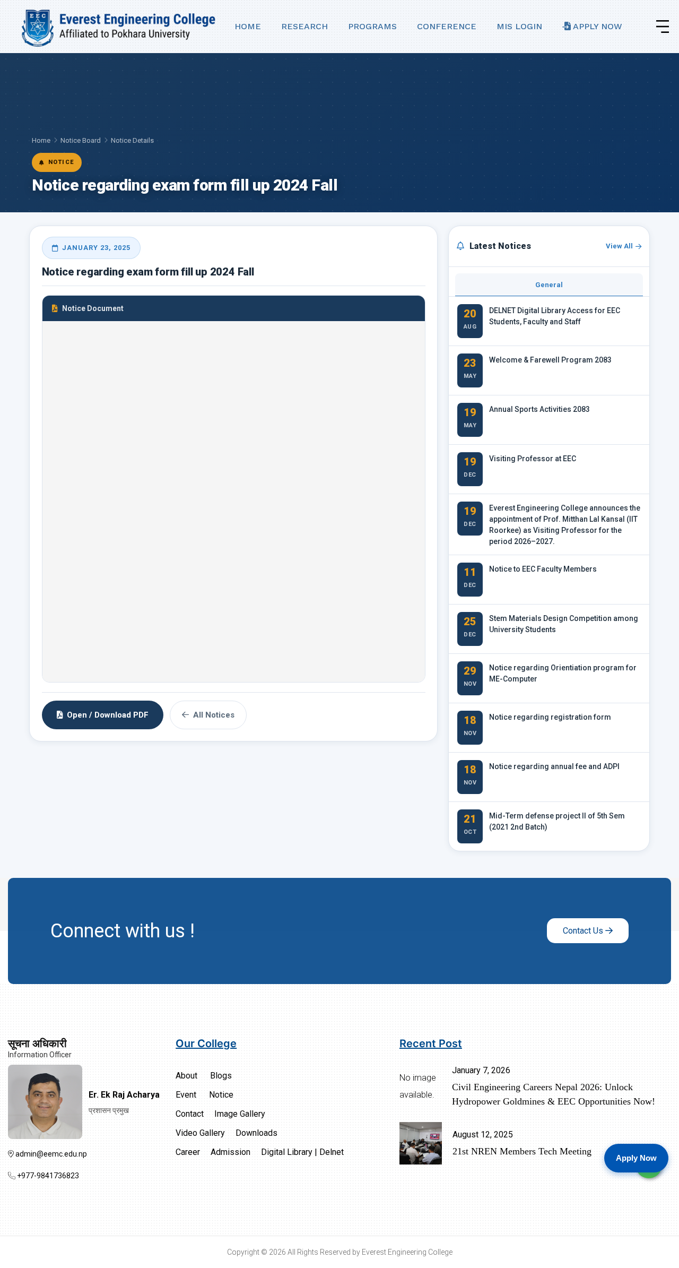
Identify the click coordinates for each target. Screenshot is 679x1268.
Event (186, 1095)
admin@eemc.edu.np (50, 1154)
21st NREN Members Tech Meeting (521, 1151)
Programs (372, 26)
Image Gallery (239, 1114)
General (549, 285)
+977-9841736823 (47, 1175)
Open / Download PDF (108, 715)
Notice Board (80, 140)
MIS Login (519, 26)
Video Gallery (200, 1133)
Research (304, 26)
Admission (230, 1152)
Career (188, 1152)
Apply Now (596, 26)
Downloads (256, 1133)
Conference (446, 26)
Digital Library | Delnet (302, 1152)
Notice (221, 1095)
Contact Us (584, 931)
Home (247, 26)
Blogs (221, 1076)
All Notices (213, 715)
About (186, 1076)
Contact (190, 1114)
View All (619, 246)
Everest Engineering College (407, 1252)
